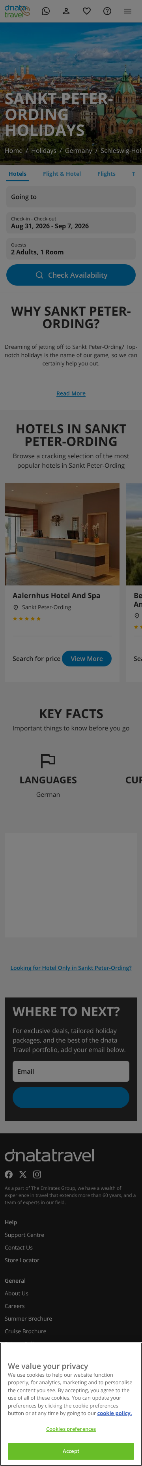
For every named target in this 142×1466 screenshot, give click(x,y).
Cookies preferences (71, 1428)
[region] (71, 1404)
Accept (71, 1451)
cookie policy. (114, 1413)
